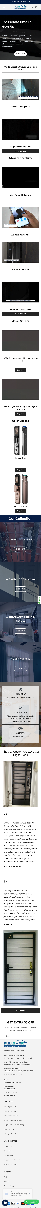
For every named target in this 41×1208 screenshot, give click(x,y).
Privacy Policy (9, 1186)
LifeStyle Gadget (10, 1134)
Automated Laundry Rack (13, 1120)
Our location (8, 1151)
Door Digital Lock (10, 1107)
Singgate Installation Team (13, 1160)
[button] (4, 7)
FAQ (5, 1177)
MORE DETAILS (20, 151)
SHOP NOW (20, 54)
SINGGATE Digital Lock (17, 1207)
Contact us (8, 1146)
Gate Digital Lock (10, 1111)
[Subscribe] (35, 1036)
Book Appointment (10, 1164)
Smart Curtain (9, 1129)
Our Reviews (8, 1155)
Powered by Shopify (30, 1207)
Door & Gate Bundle (11, 1116)
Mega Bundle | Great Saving (14, 1125)
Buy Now (20, 370)
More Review (20, 1010)
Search (6, 1181)
